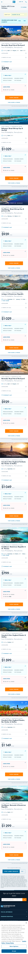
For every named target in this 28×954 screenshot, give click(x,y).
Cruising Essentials (7, 916)
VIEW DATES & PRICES (14, 102)
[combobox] (22, 871)
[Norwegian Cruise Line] (14, 2)
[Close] (26, 923)
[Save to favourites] (22, 28)
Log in (21, 1)
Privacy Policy (9, 943)
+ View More (5, 300)
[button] (26, 28)
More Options (14, 946)
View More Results (11, 871)
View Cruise (13, 97)
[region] (14, 937)
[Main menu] (1, 2)
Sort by (7, 14)
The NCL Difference (6, 912)
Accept (14, 951)
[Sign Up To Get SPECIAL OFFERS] (24, 899)
